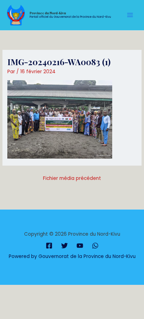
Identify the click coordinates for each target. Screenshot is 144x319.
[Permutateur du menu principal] (130, 15)
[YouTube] (80, 245)
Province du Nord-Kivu (48, 13)
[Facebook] (49, 245)
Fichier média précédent (72, 178)
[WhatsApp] (95, 245)
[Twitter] (64, 245)
